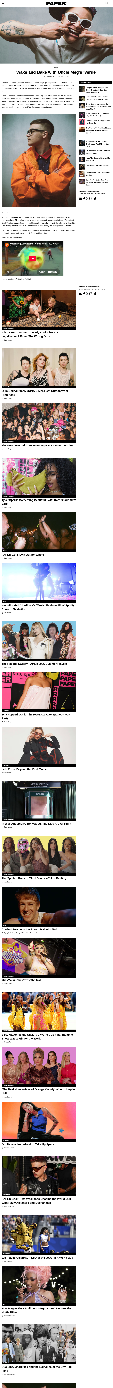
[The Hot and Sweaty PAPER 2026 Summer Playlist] (39, 640)
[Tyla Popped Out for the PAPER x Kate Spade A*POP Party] (39, 690)
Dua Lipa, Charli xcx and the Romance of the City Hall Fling (37, 1368)
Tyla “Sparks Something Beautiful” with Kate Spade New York (39, 501)
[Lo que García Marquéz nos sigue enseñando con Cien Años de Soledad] (82, 89)
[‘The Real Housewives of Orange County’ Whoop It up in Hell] (39, 1065)
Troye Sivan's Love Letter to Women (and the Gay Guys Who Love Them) (98, 106)
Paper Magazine (9, 1206)
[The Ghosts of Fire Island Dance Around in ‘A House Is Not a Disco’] (82, 129)
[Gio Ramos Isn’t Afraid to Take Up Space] (39, 1120)
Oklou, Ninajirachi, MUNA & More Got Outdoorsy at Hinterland (35, 392)
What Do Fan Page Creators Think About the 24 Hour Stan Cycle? (97, 144)
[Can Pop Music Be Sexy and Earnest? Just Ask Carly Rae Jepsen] (82, 181)
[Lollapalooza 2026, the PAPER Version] (82, 174)
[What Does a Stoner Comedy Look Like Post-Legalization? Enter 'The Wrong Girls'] (39, 308)
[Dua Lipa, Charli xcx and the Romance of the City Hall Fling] (39, 1343)
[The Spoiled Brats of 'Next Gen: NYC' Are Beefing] (39, 854)
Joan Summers (8, 882)
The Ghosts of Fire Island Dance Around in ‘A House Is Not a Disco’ (98, 130)
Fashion (6, 710)
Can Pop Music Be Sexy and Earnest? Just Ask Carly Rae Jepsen (97, 182)
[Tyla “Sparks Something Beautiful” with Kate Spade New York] (39, 476)
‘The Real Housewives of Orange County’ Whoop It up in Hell (38, 1091)
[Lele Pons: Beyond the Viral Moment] (39, 745)
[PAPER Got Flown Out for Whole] (39, 530)
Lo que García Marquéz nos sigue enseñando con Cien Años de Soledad (97, 90)
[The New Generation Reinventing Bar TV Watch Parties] (39, 421)
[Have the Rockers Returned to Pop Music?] (82, 159)
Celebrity (6, 1195)
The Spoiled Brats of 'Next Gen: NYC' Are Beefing (34, 878)
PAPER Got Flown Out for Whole (23, 554)
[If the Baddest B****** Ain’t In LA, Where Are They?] (82, 115)
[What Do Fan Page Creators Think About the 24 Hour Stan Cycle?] (82, 143)
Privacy (97, 194)
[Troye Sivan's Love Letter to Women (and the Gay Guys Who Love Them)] (82, 105)
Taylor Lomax (8, 340)
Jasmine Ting (51, 77)
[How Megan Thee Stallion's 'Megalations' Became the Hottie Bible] (39, 1284)
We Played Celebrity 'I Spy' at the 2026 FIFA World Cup (37, 1257)
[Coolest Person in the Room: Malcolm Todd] (39, 905)
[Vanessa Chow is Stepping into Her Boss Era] (82, 122)
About (81, 194)
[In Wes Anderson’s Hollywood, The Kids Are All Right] (39, 800)
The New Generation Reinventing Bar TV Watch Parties (37, 445)
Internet (6, 765)
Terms (103, 194)
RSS (92, 194)
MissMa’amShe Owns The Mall (21, 980)
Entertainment (8, 328)
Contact (87, 194)
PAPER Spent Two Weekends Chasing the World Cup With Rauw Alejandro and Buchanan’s (36, 1200)
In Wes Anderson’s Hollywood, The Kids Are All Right (36, 823)
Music (56, 68)
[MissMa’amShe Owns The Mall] (39, 956)
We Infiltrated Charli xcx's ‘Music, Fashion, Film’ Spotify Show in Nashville (38, 607)
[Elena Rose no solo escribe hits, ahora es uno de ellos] (82, 98)
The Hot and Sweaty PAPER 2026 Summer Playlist (34, 663)
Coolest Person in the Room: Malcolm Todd (30, 929)
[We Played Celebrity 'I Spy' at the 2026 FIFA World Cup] (39, 1234)
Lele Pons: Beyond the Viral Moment (25, 769)
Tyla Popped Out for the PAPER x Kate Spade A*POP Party (36, 716)
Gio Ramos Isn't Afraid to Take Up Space (28, 1144)
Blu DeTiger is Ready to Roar (97, 165)
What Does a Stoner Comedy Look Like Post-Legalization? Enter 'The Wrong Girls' (31, 334)
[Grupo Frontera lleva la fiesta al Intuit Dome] (82, 152)
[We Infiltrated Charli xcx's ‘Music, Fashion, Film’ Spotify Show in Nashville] (39, 581)
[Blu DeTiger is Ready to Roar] (82, 167)
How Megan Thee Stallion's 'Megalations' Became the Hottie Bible (36, 1310)
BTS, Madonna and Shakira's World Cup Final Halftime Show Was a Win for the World (37, 1036)
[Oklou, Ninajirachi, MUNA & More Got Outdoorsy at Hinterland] (39, 367)
